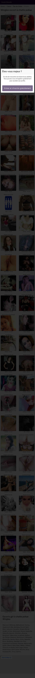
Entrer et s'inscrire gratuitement (17, 88)
